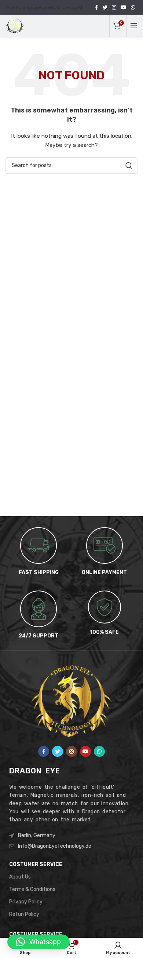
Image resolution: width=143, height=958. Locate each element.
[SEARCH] (129, 165)
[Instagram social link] (114, 7)
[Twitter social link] (105, 7)
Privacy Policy (26, 902)
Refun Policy (24, 914)
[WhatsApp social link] (133, 7)
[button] (38, 942)
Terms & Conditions (32, 889)
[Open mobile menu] (133, 25)
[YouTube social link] (123, 7)
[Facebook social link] (96, 7)
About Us (20, 877)
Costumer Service (35, 864)
